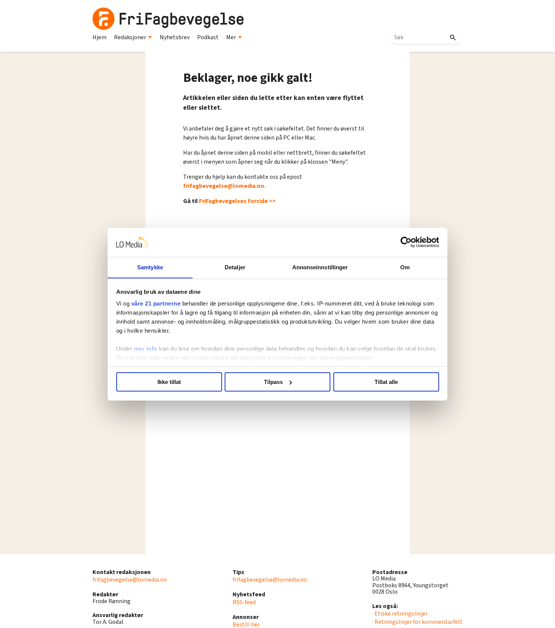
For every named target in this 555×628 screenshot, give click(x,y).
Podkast (208, 37)
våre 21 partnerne (156, 303)
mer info (145, 348)
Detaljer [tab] (235, 267)
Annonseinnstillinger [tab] (320, 267)
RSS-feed (244, 602)
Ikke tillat (169, 382)
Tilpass (273, 382)
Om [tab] (405, 267)
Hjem (99, 37)
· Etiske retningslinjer (400, 614)
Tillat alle (386, 382)
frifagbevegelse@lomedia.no (223, 186)
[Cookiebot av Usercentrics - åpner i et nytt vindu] (406, 242)
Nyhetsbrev (175, 37)
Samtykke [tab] (150, 267)
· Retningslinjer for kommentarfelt (417, 622)
